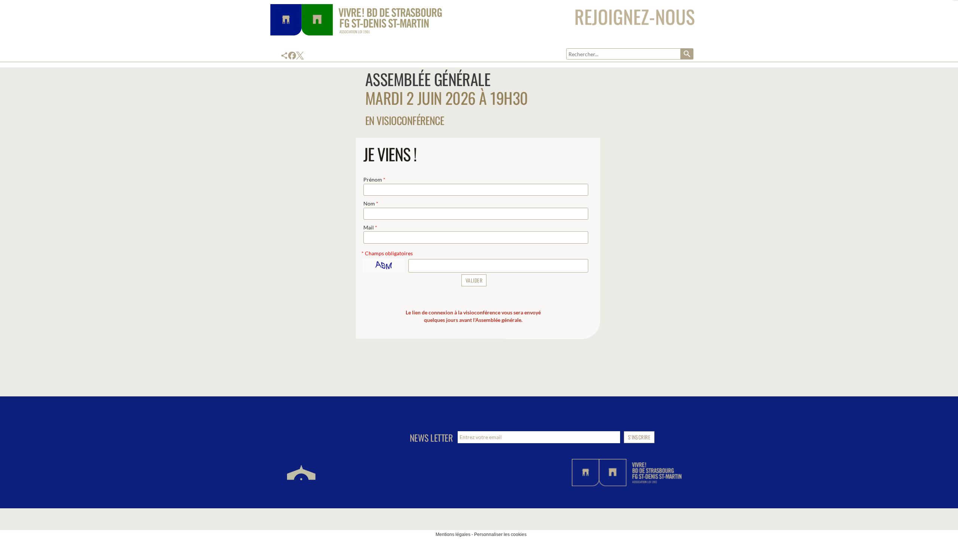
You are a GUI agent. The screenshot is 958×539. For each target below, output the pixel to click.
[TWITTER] (300, 56)
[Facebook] (292, 56)
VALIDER (474, 280)
